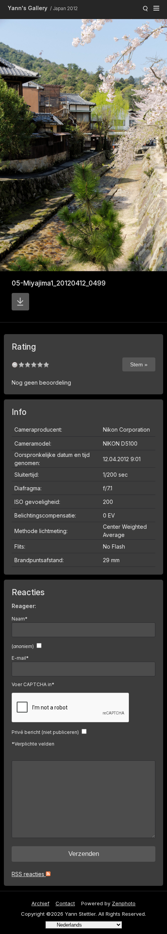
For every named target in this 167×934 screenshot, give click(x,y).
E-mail (20, 658)
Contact (65, 903)
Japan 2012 (65, 8)
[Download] (20, 301)
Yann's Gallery (27, 8)
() (23, 646)
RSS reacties (29, 874)
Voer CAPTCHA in (33, 684)
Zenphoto (124, 903)
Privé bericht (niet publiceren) (45, 732)
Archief (40, 903)
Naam (20, 619)
